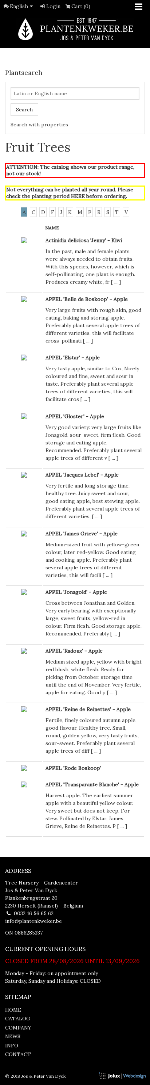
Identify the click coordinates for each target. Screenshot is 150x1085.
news (12, 1036)
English (19, 6)
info (11, 1045)
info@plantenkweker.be (33, 921)
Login (53, 6)
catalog (17, 1018)
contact (18, 1054)
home (13, 1009)
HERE (78, 196)
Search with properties (39, 124)
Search (24, 109)
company (18, 1027)
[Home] (75, 29)
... (116, 282)
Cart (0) (80, 6)
